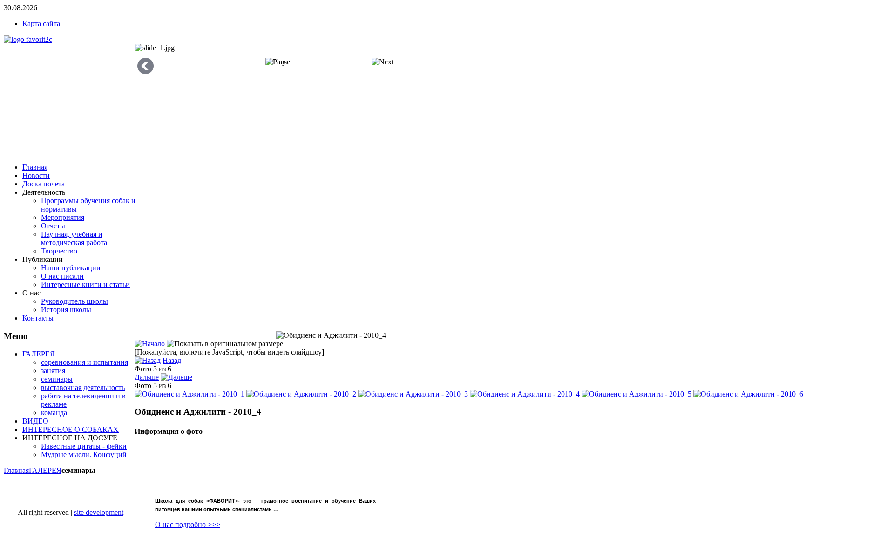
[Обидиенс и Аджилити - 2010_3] (413, 394)
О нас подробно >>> (187, 524)
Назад (172, 360)
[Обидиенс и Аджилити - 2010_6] (748, 394)
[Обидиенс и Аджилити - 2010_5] (636, 394)
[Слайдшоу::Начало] (150, 344)
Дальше (147, 377)
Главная (16, 470)
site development (98, 512)
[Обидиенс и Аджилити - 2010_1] (189, 394)
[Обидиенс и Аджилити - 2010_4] (525, 394)
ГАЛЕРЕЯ (45, 470)
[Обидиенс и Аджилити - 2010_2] (301, 394)
